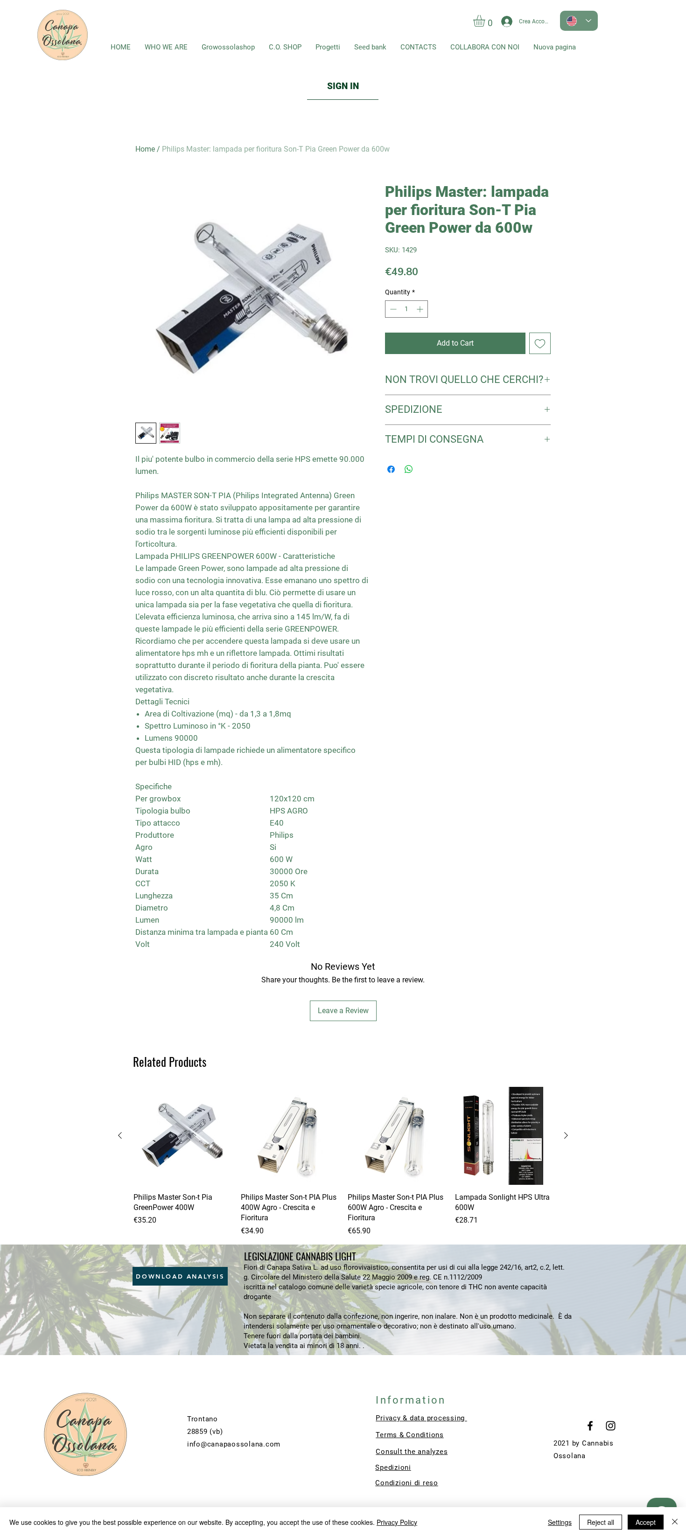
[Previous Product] (120, 1135)
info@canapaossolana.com (233, 1444)
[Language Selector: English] (579, 21)
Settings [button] (560, 1522)
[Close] (674, 1522)
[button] (486, 21)
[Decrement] (392, 309)
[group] (343, 1161)
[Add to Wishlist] (540, 343)
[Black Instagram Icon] (610, 1425)
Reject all (600, 1522)
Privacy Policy (397, 1522)
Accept (646, 1522)
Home (145, 149)
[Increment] (421, 309)
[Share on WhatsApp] (408, 469)
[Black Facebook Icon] (590, 1425)
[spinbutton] (406, 309)
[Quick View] (182, 1136)
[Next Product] (566, 1135)
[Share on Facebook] (391, 469)
